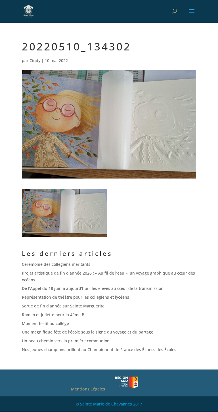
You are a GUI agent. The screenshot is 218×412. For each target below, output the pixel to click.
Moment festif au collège (45, 323)
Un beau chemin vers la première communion (66, 340)
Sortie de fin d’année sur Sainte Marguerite (63, 306)
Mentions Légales (88, 389)
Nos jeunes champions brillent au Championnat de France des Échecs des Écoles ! (100, 349)
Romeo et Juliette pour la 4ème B (53, 314)
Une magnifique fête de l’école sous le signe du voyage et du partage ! (89, 332)
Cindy (35, 60)
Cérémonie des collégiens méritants (56, 264)
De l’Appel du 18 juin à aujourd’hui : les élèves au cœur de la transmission (94, 288)
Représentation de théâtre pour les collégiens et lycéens (75, 297)
